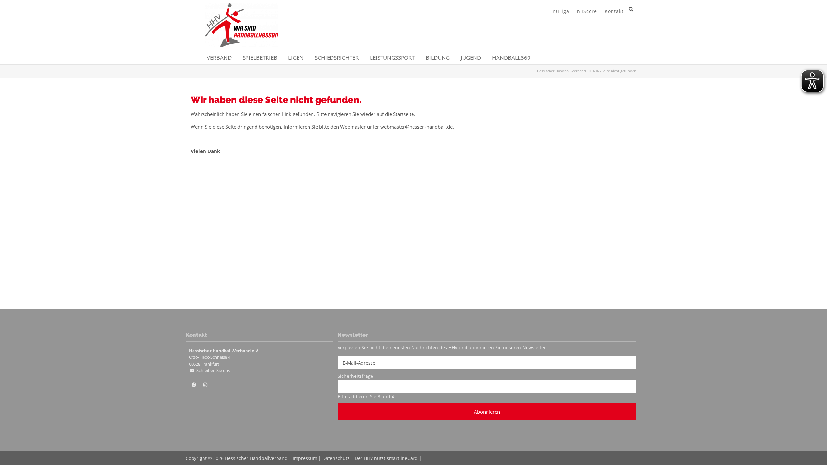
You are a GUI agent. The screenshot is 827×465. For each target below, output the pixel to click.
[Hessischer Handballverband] (241, 45)
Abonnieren (487, 411)
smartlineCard (402, 458)
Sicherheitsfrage (355, 376)
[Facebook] (194, 385)
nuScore (587, 11)
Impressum (305, 458)
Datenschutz (336, 458)
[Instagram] (205, 385)
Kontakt (614, 11)
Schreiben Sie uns (213, 370)
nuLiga (561, 11)
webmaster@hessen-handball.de (416, 126)
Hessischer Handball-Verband (561, 70)
